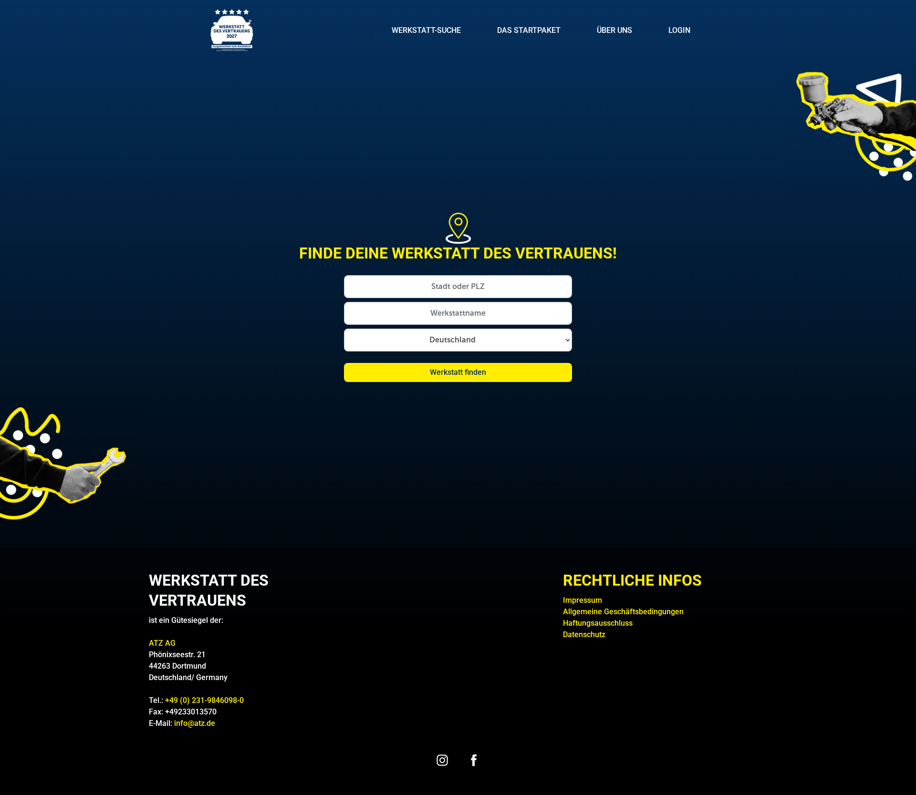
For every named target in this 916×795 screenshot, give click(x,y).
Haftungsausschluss (598, 623)
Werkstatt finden (458, 372)
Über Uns (614, 30)
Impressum (582, 600)
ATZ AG (163, 643)
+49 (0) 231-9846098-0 (204, 700)
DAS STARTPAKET (529, 30)
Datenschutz (584, 634)
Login (679, 30)
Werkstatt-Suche (426, 30)
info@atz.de (194, 723)
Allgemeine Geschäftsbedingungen (623, 611)
